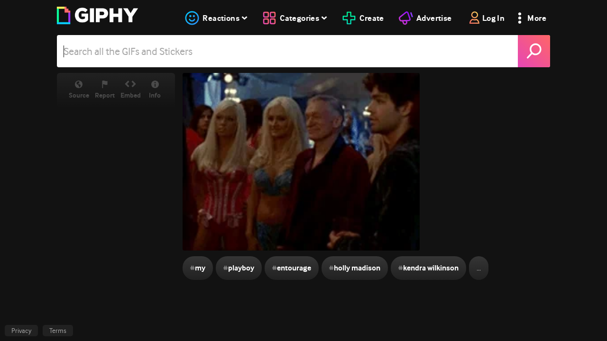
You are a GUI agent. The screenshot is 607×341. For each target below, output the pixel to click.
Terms (57, 330)
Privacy (21, 330)
